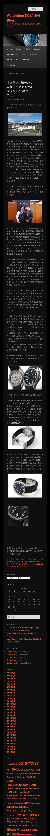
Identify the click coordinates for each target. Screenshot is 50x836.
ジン (20, 814)
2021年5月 (11, 681)
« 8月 (14, 610)
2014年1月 (11, 732)
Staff (17, 59)
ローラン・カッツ (28, 566)
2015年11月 (11, 721)
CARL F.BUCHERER (23, 773)
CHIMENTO (36, 774)
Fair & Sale (33, 54)
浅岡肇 (35, 830)
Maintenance (12, 54)
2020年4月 (11, 689)
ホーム (9, 49)
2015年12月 (11, 718)
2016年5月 (11, 709)
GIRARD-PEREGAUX (16, 788)
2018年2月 (11, 701)
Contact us (11, 65)
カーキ (29, 806)
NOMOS (36, 798)
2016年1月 (11, 715)
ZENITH (22, 806)
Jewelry (19, 49)
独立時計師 (13, 834)
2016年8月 (11, 706)
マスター (21, 651)
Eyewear (37, 49)
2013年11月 (11, 737)
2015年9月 (11, 726)
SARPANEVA (17, 803)
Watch (28, 49)
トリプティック (13, 818)
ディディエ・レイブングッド (22, 564)
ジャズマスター (12, 815)
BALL (16, 769)
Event (23, 54)
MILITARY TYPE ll (13, 799)
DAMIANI (31, 777)
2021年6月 (11, 678)
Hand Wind (24, 792)
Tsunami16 (36, 803)
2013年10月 (11, 740)
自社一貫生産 (29, 834)
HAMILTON (12, 791)
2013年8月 (11, 746)
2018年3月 (11, 698)
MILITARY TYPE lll (25, 799)
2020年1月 (11, 692)
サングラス (28, 811)
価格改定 (13, 829)
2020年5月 (11, 687)
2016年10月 (11, 704)
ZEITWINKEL (12, 806)
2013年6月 (11, 752)
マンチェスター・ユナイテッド (17, 825)
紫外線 (21, 835)
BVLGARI (10, 774)
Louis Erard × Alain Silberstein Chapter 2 (24, 639)
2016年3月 (11, 712)
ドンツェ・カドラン (28, 818)
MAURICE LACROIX (34, 796)
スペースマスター (32, 815)
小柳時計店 (25, 830)
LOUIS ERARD (13, 641)
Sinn (27, 803)
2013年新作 (29, 763)
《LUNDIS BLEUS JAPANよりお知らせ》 (23, 627)
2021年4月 (11, 684)
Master (9, 59)
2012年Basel (12, 764)
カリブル (17, 561)
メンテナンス (33, 825)
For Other (26, 59)
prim (9, 803)
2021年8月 (11, 672)
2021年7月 (11, 675)
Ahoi (9, 769)
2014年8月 (11, 729)
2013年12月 (11, 735)
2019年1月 (11, 695)
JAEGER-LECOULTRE (16, 795)
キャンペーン (15, 811)
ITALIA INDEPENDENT (18, 630)
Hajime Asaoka (32, 788)
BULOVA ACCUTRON (30, 769)
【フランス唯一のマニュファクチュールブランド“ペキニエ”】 (20, 88)
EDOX (10, 781)
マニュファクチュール (25, 822)
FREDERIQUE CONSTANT (21, 785)
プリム (10, 822)
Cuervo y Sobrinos (16, 777)
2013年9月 (11, 743)
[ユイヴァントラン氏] (25, 211)
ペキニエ (37, 564)
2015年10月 (11, 723)
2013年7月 (11, 749)
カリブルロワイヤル (28, 561)
